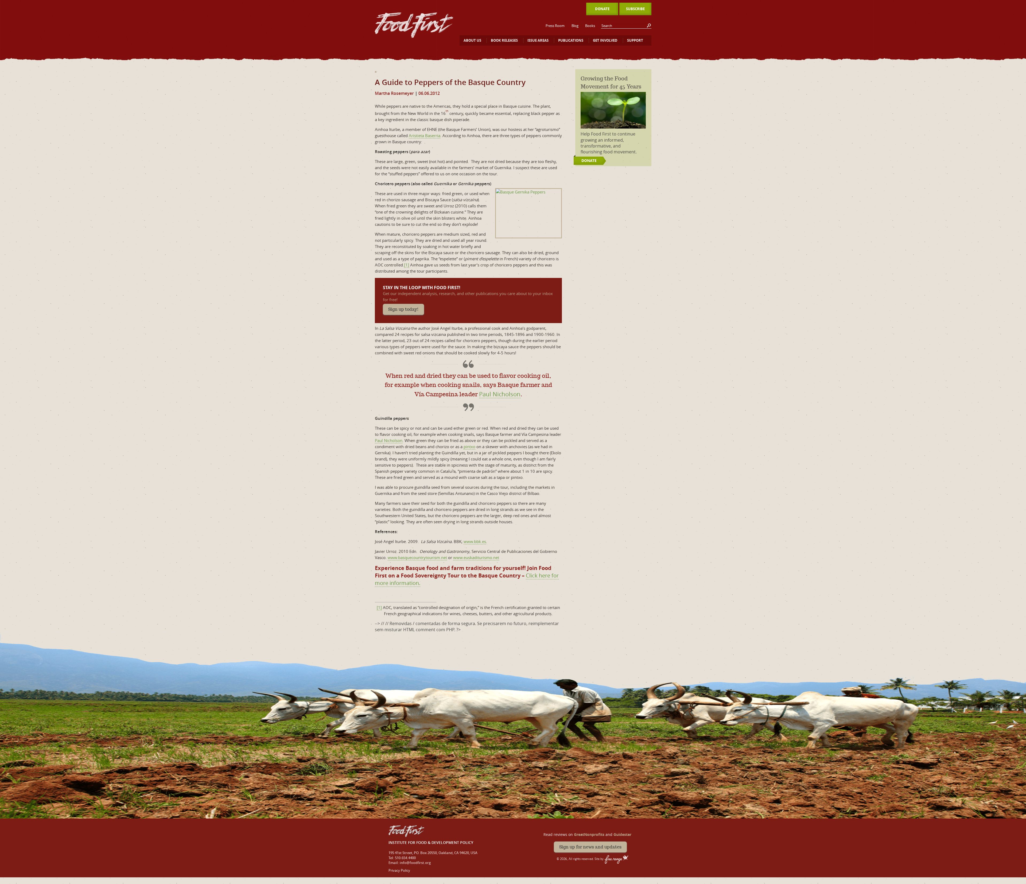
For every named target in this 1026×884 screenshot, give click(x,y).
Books (590, 25)
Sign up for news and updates (590, 847)
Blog (575, 25)
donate (589, 160)
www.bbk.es (475, 541)
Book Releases (504, 40)
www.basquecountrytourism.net (417, 557)
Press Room (555, 25)
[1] (406, 264)
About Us (472, 40)
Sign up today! (403, 309)
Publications (570, 40)
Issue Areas (538, 40)
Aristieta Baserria (424, 135)
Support (635, 40)
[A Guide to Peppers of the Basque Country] (375, 70)
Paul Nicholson (499, 394)
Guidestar (622, 834)
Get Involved (605, 40)
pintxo (469, 446)
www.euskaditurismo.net (476, 557)
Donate (602, 8)
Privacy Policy (399, 870)
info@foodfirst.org (415, 862)
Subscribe (635, 8)
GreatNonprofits (589, 834)
